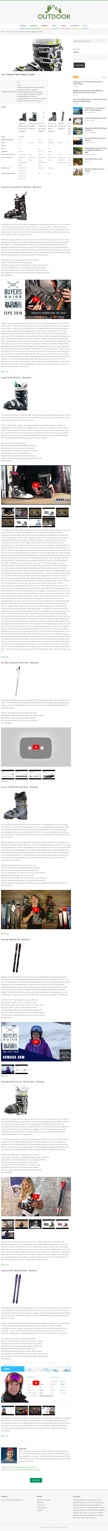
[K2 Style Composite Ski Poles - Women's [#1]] (16, 667)
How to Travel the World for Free (96, 118)
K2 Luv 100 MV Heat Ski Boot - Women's (30, 94)
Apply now (4, 372)
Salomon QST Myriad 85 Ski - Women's (30, 101)
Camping (93, 132)
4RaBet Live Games (43, 1500)
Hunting (93, 154)
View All (103, 77)
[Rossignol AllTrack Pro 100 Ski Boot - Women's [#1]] (16, 1086)
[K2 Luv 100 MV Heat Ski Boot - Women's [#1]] (16, 791)
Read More (36, 1480)
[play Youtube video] (36, 299)
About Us (40, 1502)
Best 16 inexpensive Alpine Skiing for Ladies (24, 1470)
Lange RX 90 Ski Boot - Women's (28, 90)
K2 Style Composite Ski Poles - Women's (30, 92)
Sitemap (40, 1510)
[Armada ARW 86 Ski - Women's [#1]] (16, 944)
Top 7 (19, 85)
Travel (93, 120)
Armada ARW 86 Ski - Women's (27, 96)
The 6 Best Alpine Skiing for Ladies (24, 1467)
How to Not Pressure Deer (94, 159)
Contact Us (41, 1505)
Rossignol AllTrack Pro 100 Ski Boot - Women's (32, 99)
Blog (76, 86)
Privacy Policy (41, 1508)
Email (76, 52)
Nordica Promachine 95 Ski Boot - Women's (31, 87)
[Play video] (8, 512)
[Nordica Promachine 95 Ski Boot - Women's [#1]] (16, 191)
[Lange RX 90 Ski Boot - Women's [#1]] (16, 382)
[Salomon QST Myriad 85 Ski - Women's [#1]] (16, 1275)
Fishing (93, 112)
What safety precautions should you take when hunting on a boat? (95, 150)
